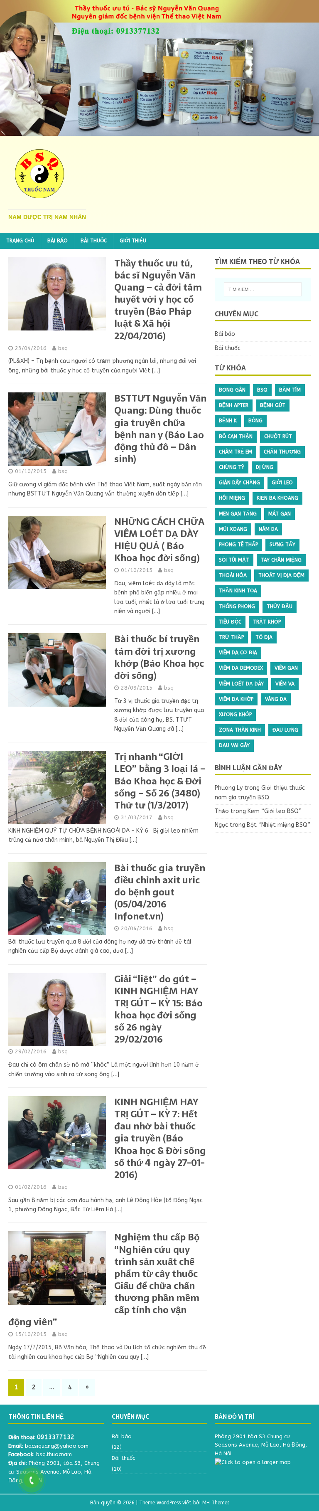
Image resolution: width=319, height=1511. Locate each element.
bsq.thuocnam (54, 1454)
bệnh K (228, 421)
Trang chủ (20, 241)
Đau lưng (285, 730)
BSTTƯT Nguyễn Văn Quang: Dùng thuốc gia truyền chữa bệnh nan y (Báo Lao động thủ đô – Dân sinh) (160, 428)
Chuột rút (278, 436)
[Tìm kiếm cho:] (263, 289)
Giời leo (282, 483)
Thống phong (237, 606)
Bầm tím (290, 390)
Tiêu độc (230, 622)
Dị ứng (264, 467)
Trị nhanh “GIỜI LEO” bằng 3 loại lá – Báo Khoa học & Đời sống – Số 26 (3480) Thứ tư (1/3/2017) (160, 781)
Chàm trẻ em (235, 452)
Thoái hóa (233, 575)
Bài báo (57, 241)
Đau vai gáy (234, 745)
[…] (156, 370)
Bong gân (232, 390)
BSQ (262, 390)
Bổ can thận (236, 436)
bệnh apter (233, 405)
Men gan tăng (238, 514)
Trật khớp (267, 622)
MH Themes (215, 1503)
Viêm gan (286, 668)
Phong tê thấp (238, 544)
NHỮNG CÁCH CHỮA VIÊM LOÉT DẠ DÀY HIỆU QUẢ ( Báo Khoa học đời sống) (159, 539)
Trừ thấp (231, 637)
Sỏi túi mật (234, 560)
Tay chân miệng (281, 560)
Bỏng (255, 421)
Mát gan (279, 514)
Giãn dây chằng (239, 483)
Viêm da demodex (241, 668)
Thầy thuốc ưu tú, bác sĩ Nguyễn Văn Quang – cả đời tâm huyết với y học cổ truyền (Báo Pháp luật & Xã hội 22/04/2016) (158, 299)
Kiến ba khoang (277, 498)
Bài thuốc (94, 241)
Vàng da (276, 699)
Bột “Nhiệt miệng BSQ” (278, 824)
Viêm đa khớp (236, 699)
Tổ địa (263, 637)
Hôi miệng (232, 498)
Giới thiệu (133, 241)
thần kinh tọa (238, 591)
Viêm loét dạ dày (241, 684)
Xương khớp (235, 714)
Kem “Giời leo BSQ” (275, 811)
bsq (63, 348)
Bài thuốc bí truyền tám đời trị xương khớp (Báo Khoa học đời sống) (159, 657)
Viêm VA (284, 684)
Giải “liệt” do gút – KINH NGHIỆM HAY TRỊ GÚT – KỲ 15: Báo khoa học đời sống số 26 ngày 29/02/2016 (158, 1009)
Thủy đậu (279, 606)
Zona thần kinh (240, 730)
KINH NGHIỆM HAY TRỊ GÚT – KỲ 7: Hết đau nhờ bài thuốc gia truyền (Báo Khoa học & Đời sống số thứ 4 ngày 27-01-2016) (160, 1138)
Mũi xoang (233, 529)
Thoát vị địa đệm (281, 575)
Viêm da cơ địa (238, 653)
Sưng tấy (282, 544)
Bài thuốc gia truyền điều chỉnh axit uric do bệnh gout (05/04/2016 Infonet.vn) (159, 892)
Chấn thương (282, 452)
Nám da (268, 529)
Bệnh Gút (272, 405)
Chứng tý (231, 467)
